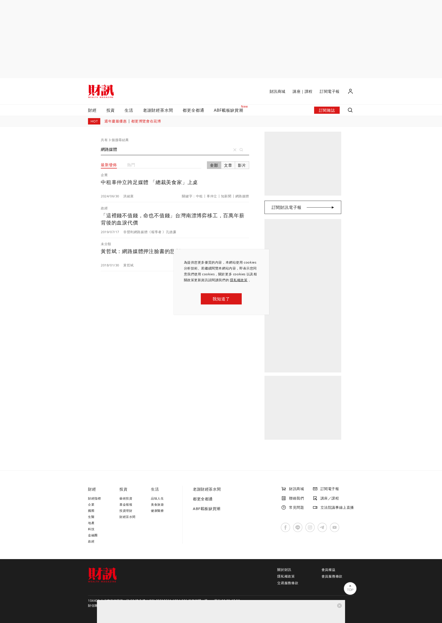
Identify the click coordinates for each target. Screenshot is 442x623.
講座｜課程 (303, 91)
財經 (92, 110)
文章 (228, 165)
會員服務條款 (332, 576)
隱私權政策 (239, 280)
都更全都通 (193, 110)
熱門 (131, 164)
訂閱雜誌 (327, 110)
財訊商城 (277, 91)
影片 (242, 165)
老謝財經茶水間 (158, 110)
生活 (129, 110)
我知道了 (221, 299)
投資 (110, 110)
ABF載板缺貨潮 (206, 508)
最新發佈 (109, 164)
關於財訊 (284, 569)
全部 (214, 165)
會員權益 (329, 569)
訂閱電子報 (330, 91)
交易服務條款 (288, 583)
